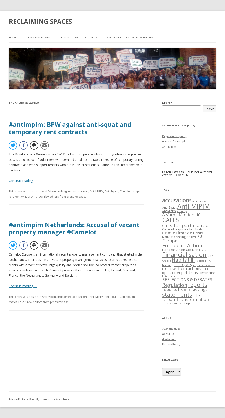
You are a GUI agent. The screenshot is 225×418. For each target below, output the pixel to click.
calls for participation (187, 225)
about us (168, 334)
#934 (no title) (171, 328)
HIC (209, 260)
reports (197, 284)
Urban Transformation (185, 299)
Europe (169, 240)
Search (167, 103)
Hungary (183, 265)
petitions (189, 272)
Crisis (198, 232)
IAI (194, 265)
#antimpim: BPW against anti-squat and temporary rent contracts (70, 128)
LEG (164, 269)
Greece (166, 260)
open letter (171, 272)
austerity (182, 211)
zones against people (177, 303)
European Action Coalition (180, 250)
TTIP (197, 295)
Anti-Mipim (49, 191)
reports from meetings (184, 289)
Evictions (204, 250)
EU (200, 236)
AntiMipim (169, 211)
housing (167, 265)
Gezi (210, 256)
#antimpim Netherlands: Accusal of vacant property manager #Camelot (74, 228)
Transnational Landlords (78, 37)
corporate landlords (188, 229)
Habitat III (183, 259)
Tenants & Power (38, 37)
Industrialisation (206, 265)
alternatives (199, 201)
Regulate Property (174, 136)
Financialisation (184, 254)
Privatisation (207, 273)
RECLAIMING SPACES (40, 21)
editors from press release (67, 197)
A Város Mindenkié (181, 215)
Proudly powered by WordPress (49, 399)
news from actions (184, 268)
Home (12, 37)
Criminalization (177, 232)
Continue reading (23, 181)
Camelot (125, 191)
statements (177, 294)
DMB (194, 237)
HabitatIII (201, 260)
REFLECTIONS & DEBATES (187, 279)
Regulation (174, 284)
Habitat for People (174, 141)
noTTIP (205, 269)
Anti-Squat (111, 191)
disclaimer (169, 339)
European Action (182, 245)
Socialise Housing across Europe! (130, 37)
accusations (80, 191)
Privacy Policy (171, 344)
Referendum (169, 276)
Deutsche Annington (176, 237)
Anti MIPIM (96, 191)
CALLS (170, 220)
